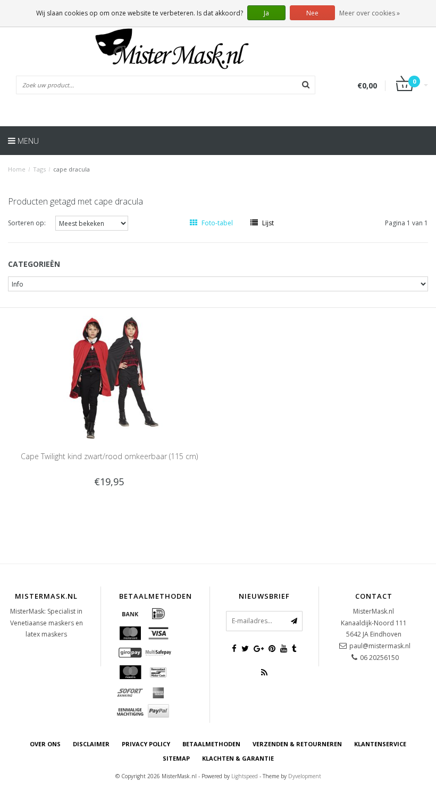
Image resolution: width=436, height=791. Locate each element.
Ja (266, 13)
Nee (312, 13)
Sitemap (176, 758)
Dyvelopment (304, 776)
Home (17, 169)
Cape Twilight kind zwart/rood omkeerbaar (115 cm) (109, 456)
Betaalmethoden (211, 744)
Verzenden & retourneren (297, 744)
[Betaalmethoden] (130, 614)
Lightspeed (244, 776)
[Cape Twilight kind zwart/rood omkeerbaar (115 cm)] (109, 376)
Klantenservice (380, 744)
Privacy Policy (146, 744)
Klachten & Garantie (238, 758)
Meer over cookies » (369, 13)
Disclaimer (91, 744)
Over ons (45, 744)
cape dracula (71, 169)
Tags (39, 169)
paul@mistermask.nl (379, 645)
